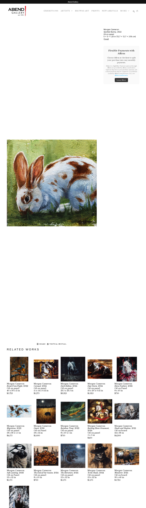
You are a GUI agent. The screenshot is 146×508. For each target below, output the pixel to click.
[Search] (134, 11)
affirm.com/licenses (121, 75)
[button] (67, 10)
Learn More (121, 80)
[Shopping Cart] (137, 11)
